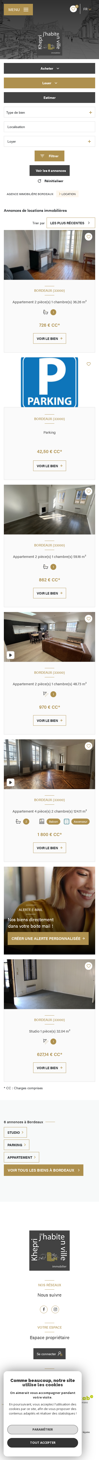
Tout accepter (43, 1442)
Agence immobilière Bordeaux (30, 194)
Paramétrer (42, 1429)
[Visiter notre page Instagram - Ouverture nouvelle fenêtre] (55, 1309)
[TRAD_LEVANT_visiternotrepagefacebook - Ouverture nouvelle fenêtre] (44, 1309)
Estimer (49, 97)
